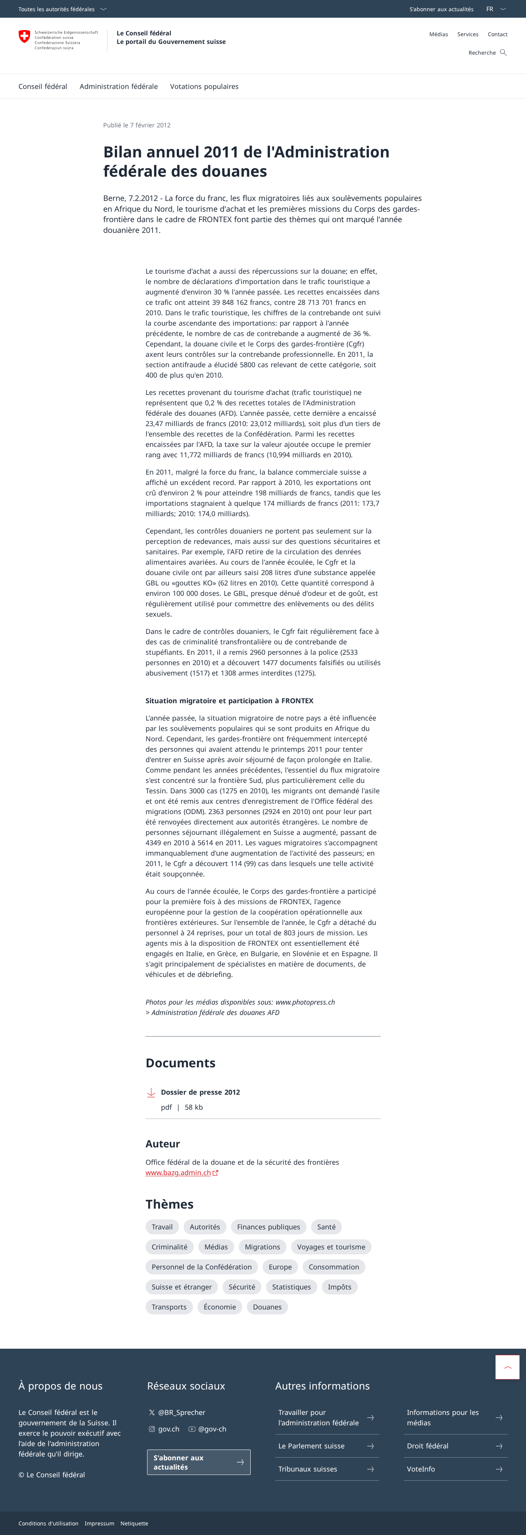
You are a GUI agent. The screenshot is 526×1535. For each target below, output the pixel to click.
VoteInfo (421, 1468)
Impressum (99, 1523)
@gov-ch (212, 1428)
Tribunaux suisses (307, 1468)
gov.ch (168, 1428)
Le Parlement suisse (311, 1445)
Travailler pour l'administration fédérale (318, 1417)
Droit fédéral (428, 1445)
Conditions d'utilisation (48, 1523)
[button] (43, 86)
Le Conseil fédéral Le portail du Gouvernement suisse (171, 37)
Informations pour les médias (443, 1417)
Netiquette (134, 1523)
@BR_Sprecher (181, 1412)
